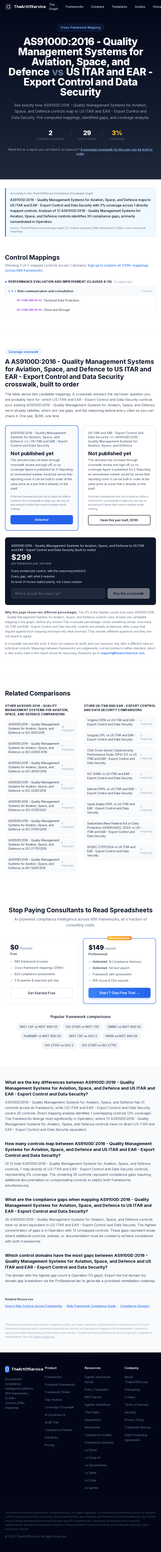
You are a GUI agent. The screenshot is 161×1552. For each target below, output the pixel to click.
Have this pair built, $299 (119, 520)
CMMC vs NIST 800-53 (124, 1027)
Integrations (93, 1420)
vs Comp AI (92, 1457)
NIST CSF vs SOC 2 (83, 1036)
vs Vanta (90, 1472)
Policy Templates (96, 1389)
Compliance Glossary (134, 1306)
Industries (51, 1437)
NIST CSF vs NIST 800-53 (38, 1027)
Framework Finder (57, 1392)
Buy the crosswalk (128, 593)
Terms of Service (44, 1336)
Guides (140, 6)
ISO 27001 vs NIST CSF (82, 1027)
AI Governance (55, 1415)
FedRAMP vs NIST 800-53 (42, 1036)
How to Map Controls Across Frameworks (33, 1306)
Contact (130, 1397)
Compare (97, 6)
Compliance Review (58, 1430)
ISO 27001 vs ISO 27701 (99, 1045)
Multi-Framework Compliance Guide (91, 1306)
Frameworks (74, 6)
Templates (119, 6)
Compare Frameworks (60, 1384)
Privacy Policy (134, 1420)
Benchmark (92, 1427)
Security (130, 1412)
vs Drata (90, 1480)
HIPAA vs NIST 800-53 (121, 1036)
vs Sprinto (92, 1488)
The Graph (53, 7)
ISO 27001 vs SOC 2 (59, 1045)
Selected (41, 519)
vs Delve (91, 1450)
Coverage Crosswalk (59, 1407)
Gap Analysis (53, 1399)
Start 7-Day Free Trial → (119, 993)
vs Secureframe (96, 1465)
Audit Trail (51, 1422)
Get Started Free (41, 993)
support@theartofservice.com (122, 653)
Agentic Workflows (98, 1404)
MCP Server (93, 1397)
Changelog (132, 1389)
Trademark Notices (138, 1427)
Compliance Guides (98, 1435)
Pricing (49, 1445)
